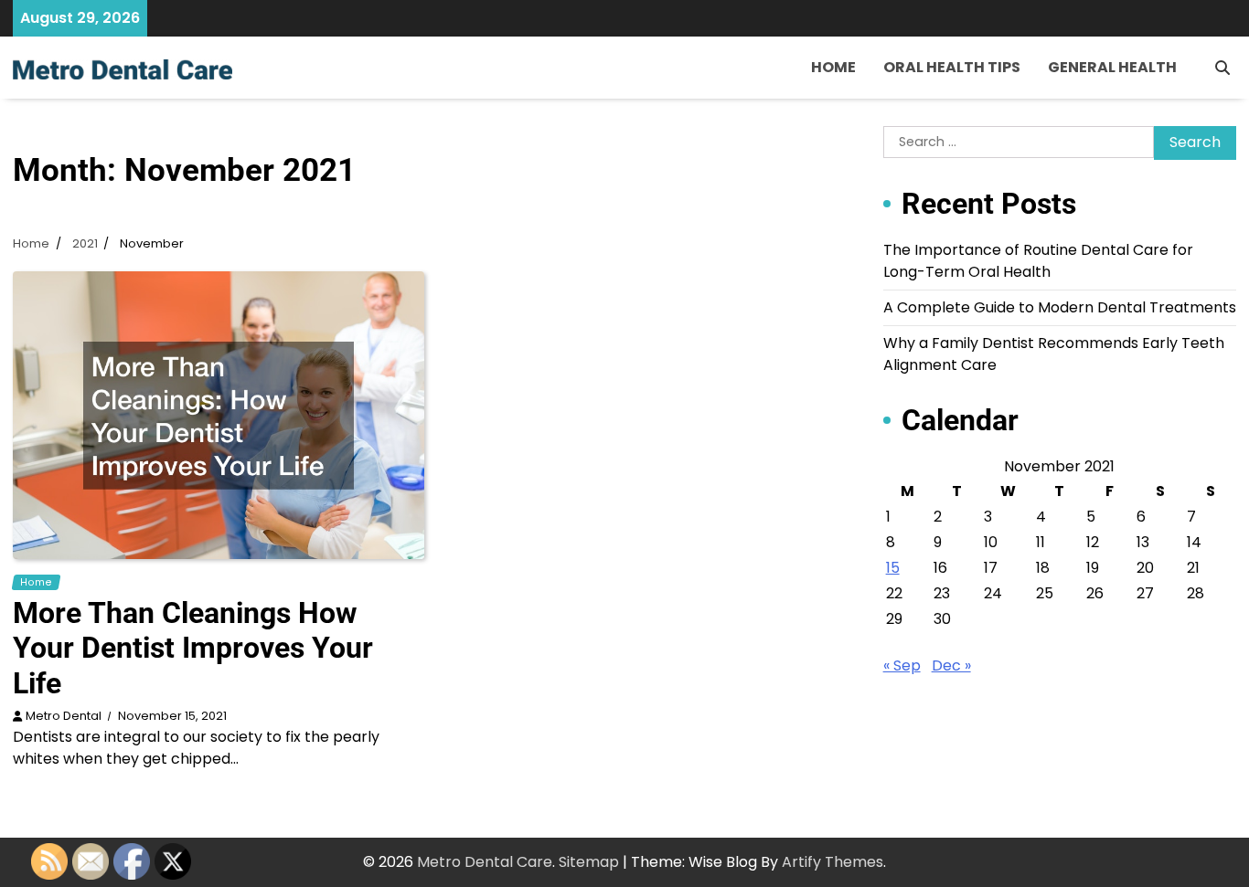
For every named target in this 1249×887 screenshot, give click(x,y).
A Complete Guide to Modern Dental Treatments (1059, 307)
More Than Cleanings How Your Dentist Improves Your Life (193, 648)
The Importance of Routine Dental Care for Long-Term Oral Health (1038, 260)
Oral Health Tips (951, 67)
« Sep (902, 665)
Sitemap (589, 861)
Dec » (951, 665)
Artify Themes (832, 861)
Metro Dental (63, 715)
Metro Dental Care (484, 861)
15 (893, 567)
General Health (1112, 67)
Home (833, 67)
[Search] (1222, 67)
